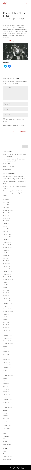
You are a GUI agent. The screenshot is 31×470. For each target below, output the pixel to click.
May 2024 (6, 215)
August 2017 (6, 378)
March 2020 (6, 295)
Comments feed (7, 456)
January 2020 (7, 301)
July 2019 (5, 317)
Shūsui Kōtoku (7, 169)
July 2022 (5, 226)
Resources (6, 436)
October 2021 (7, 245)
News (4, 433)
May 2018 (6, 354)
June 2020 (6, 287)
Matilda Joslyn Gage (8, 166)
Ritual (24, 19)
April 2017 (6, 389)
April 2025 (6, 207)
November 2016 (7, 402)
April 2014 (6, 421)
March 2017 (6, 391)
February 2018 (7, 362)
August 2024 (6, 213)
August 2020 (6, 282)
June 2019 (6, 319)
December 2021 (7, 239)
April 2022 (6, 231)
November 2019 (7, 306)
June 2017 (6, 383)
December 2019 (7, 303)
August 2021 (6, 250)
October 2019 (7, 309)
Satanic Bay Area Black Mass (15, 176)
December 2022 (7, 223)
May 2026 (6, 202)
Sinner (5, 441)
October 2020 (7, 277)
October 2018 (7, 341)
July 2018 (5, 349)
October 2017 (7, 373)
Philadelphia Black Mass (15, 41)
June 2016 (6, 415)
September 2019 (8, 311)
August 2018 (6, 346)
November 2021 (7, 242)
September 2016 (8, 407)
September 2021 (8, 247)
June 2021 (6, 255)
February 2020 (7, 298)
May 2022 (6, 229)
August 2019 (6, 314)
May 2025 (6, 205)
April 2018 (6, 357)
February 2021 (7, 266)
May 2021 (6, 258)
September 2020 (8, 279)
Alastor (5, 181)
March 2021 (6, 263)
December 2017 (7, 367)
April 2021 (6, 261)
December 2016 (7, 399)
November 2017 (7, 370)
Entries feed (6, 454)
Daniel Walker (9, 19)
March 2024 (6, 218)
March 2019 (6, 327)
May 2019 (6, 322)
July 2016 (5, 413)
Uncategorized (7, 444)
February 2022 (7, 234)
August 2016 (6, 410)
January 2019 (7, 333)
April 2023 (6, 221)
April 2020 (6, 293)
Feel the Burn (7, 428)
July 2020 (5, 285)
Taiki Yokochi (7, 163)
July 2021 (5, 253)
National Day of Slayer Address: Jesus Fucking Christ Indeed (14, 193)
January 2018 (7, 365)
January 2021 (7, 269)
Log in (5, 451)
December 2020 (7, 271)
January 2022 (7, 237)
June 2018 (6, 351)
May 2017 (6, 386)
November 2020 (7, 274)
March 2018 (6, 359)
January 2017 (7, 397)
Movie (5, 431)
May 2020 (6, 290)
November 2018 (7, 338)
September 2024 (8, 210)
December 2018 (7, 335)
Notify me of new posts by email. (14, 125)
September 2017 (8, 375)
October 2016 (7, 405)
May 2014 (6, 418)
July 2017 (5, 381)
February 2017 (7, 394)
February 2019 (7, 330)
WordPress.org (7, 459)
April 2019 (6, 325)
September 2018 (8, 343)
